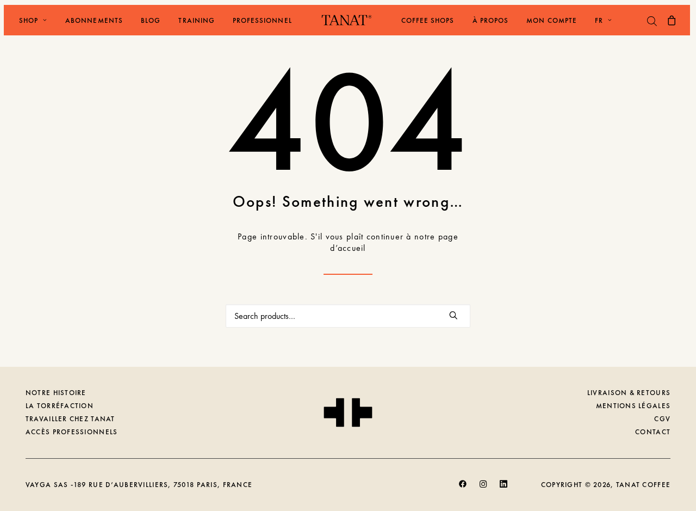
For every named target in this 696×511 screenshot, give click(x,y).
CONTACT (652, 431)
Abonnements (93, 20)
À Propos (490, 20)
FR (599, 20)
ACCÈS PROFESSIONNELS (72, 431)
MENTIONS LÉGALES (633, 405)
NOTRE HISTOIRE (56, 392)
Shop (28, 20)
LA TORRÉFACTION (60, 405)
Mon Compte (551, 20)
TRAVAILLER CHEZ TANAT (70, 418)
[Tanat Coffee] (346, 20)
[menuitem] (29, 20)
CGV (662, 418)
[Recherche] (348, 316)
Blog (150, 20)
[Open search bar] (652, 21)
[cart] (672, 20)
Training (196, 20)
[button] (453, 315)
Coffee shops (427, 20)
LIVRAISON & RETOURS (628, 392)
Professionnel (262, 20)
